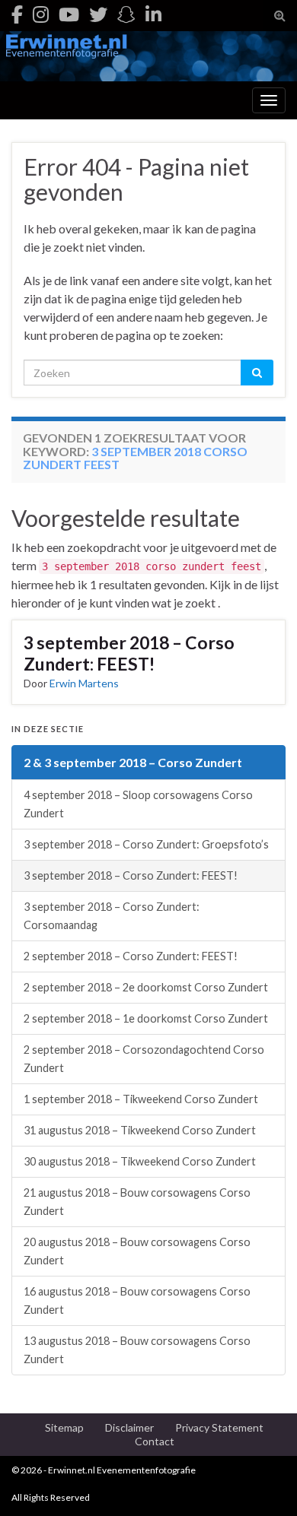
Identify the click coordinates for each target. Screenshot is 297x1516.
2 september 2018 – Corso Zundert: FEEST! (131, 956)
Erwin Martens (84, 683)
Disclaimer (129, 1427)
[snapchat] (126, 14)
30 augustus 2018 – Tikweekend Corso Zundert (140, 1161)
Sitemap (64, 1427)
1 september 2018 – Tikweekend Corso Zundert (141, 1099)
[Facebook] (17, 14)
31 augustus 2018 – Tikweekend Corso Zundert (140, 1130)
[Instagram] (41, 14)
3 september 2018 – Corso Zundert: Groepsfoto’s (146, 844)
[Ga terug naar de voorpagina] (148, 56)
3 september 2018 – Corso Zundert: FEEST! (129, 653)
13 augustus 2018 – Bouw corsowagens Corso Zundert (137, 1349)
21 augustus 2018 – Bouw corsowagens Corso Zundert (137, 1201)
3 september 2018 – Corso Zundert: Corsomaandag (112, 915)
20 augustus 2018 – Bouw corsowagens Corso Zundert (137, 1251)
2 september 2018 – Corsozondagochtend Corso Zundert (144, 1058)
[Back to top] (263, 1482)
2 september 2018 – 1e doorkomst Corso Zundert (146, 1018)
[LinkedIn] (153, 14)
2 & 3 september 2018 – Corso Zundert (133, 762)
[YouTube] (69, 14)
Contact (154, 1441)
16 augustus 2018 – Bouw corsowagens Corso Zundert (137, 1300)
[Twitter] (98, 14)
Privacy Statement (219, 1427)
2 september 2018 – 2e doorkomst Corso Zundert (146, 987)
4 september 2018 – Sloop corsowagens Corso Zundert (138, 804)
